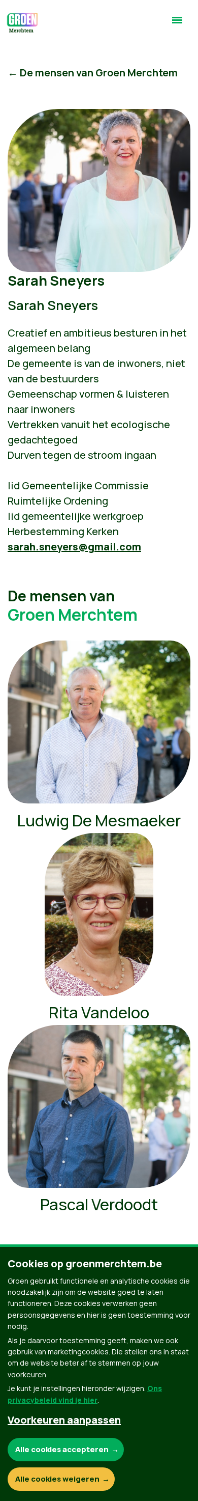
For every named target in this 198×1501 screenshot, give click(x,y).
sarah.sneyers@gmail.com (74, 546)
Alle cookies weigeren (57, 1479)
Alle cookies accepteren (62, 1449)
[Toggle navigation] (177, 24)
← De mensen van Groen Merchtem (93, 72)
